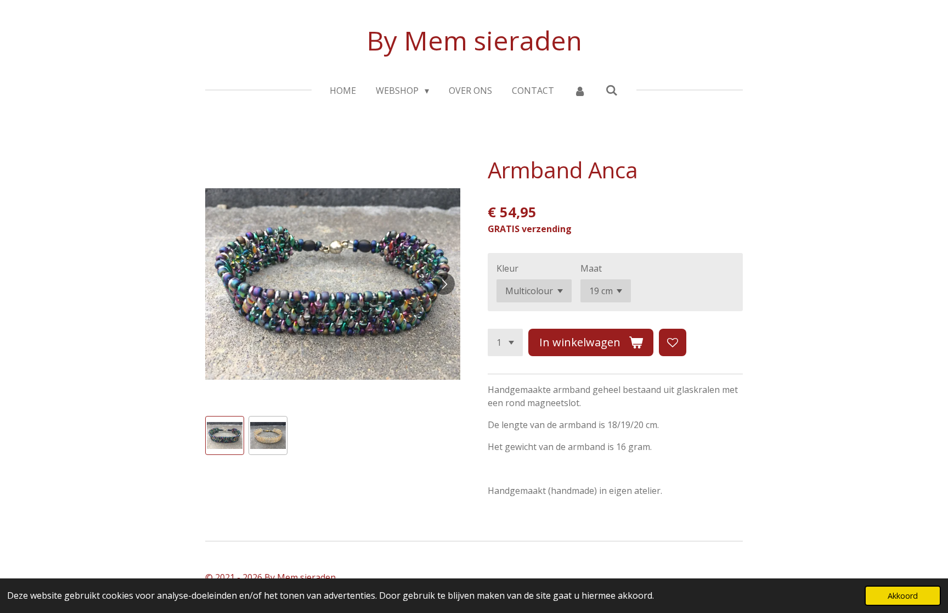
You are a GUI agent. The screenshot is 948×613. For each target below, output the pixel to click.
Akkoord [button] (903, 595)
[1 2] (505, 342)
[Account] (580, 90)
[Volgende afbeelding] (444, 284)
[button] (224, 435)
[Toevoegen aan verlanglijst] (672, 342)
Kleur (507, 268)
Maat (591, 268)
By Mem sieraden (474, 40)
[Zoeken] (612, 90)
